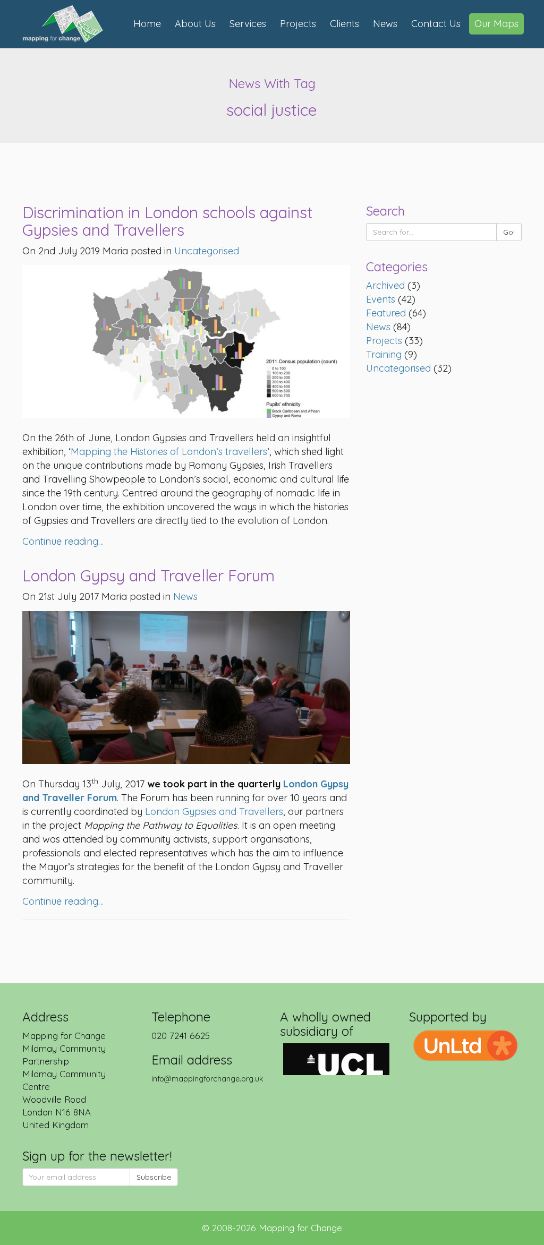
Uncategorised (398, 368)
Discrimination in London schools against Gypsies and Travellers (167, 221)
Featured (386, 313)
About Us (195, 24)
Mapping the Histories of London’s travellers (169, 451)
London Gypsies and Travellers (214, 811)
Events (380, 299)
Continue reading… (63, 541)
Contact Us (436, 24)
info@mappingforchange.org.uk (207, 1079)
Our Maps (496, 24)
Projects (298, 24)
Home (147, 24)
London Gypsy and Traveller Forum (148, 575)
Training (384, 354)
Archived (385, 285)
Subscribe (154, 1177)
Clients (344, 24)
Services (248, 24)
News (385, 24)
